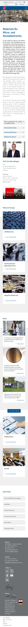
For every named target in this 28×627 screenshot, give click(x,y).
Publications (8, 437)
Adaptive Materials (11, 295)
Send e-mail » (7, 182)
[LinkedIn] (7, 571)
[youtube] (11, 575)
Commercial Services (10, 516)
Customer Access (9, 528)
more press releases (14, 411)
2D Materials (9, 232)
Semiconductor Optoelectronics (10, 264)
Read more (20, 344)
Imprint (5, 623)
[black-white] (24, 2)
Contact (22, 4)
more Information (11, 237)
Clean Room (7, 522)
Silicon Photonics (9, 510)
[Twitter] (11, 571)
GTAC (4, 621)
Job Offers (7, 504)
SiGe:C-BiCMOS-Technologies (12, 498)
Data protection (7, 619)
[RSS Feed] (7, 580)
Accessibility (6, 617)
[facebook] (7, 575)
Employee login (7, 625)
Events (6, 468)
